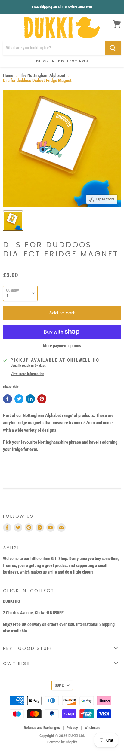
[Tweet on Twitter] (18, 398)
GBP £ (59, 685)
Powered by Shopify (62, 742)
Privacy (72, 727)
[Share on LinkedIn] (30, 398)
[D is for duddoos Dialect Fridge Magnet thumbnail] (13, 220)
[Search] (113, 48)
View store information (27, 374)
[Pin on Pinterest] (41, 398)
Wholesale (92, 727)
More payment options (62, 345)
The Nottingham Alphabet (42, 75)
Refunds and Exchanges (42, 727)
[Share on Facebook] (7, 398)
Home (8, 75)
